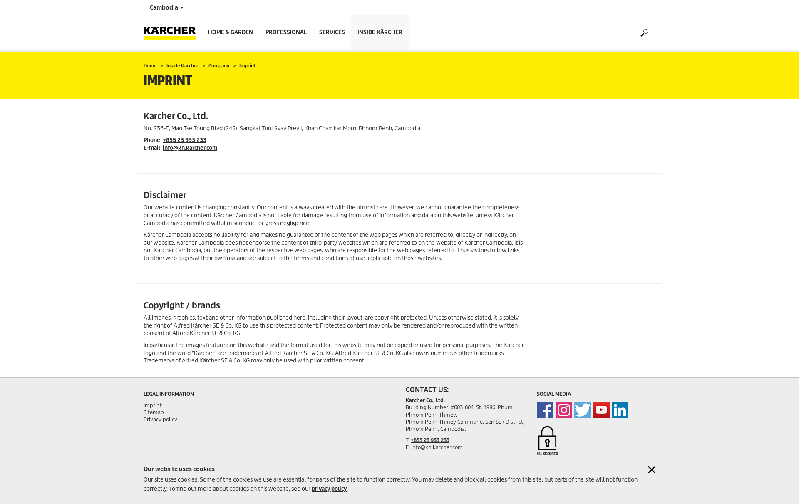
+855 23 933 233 (184, 140)
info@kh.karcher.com (190, 147)
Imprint (153, 405)
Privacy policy (160, 419)
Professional (286, 32)
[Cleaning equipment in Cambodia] (545, 410)
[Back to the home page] (173, 32)
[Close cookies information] (651, 469)
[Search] (644, 33)
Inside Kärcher (379, 32)
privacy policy (329, 488)
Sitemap (154, 412)
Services (332, 32)
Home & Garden (230, 32)
